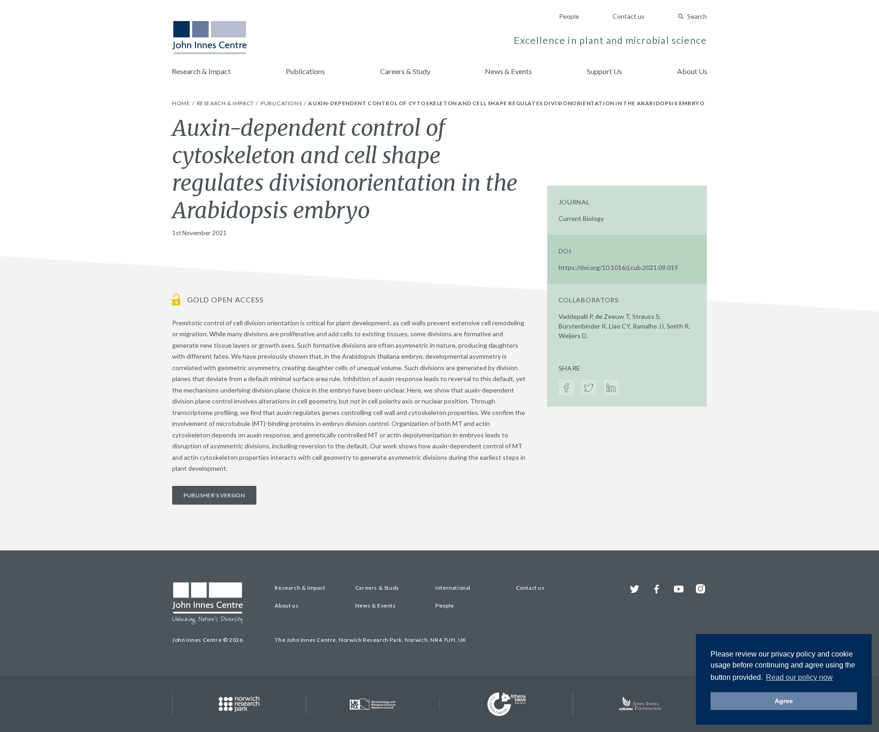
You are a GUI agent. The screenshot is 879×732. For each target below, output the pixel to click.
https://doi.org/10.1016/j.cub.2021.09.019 (618, 267)
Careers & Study (405, 71)
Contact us (629, 16)
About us (286, 605)
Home (181, 103)
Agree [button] (784, 701)
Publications (305, 71)
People (569, 16)
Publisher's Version (214, 495)
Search (697, 16)
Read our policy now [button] (799, 677)
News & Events (508, 71)
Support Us (604, 71)
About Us (692, 71)
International (453, 587)
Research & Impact (201, 71)
